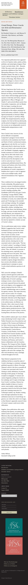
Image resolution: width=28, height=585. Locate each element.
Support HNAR (5, 490)
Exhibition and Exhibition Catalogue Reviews (13, 14)
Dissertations (4, 483)
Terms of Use (4, 572)
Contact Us (4, 488)
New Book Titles (5, 481)
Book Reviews (19, 11)
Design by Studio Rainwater (6, 578)
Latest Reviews (6, 465)
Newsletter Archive (14, 17)
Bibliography (4, 478)
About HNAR (5, 486)
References (5, 474)
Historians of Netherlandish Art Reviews (7, 4)
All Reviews (8, 11)
